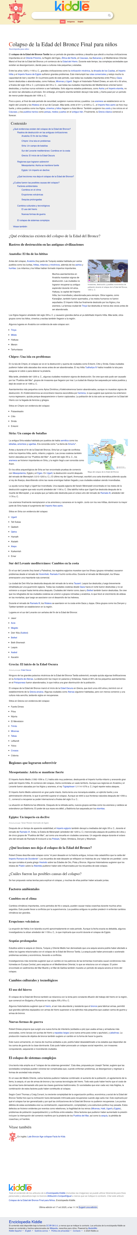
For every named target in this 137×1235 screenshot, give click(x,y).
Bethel (90, 590)
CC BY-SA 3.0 (52, 1225)
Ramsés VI (25, 831)
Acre (13, 622)
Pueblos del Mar (81, 1115)
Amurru (71, 443)
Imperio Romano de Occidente (23, 858)
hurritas (12, 268)
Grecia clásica (105, 111)
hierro (48, 1006)
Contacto (77, 1230)
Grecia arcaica (36, 691)
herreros (82, 392)
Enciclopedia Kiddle (55, 1192)
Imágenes (71, 21)
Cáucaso (84, 57)
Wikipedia (54, 1228)
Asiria (101, 88)
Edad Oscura (26, 670)
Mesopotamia (19, 473)
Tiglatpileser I (69, 786)
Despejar (104, 15)
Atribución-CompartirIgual (59, 1195)
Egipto (117, 1108)
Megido (14, 627)
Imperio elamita (116, 88)
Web (62, 21)
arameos (99, 101)
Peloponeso (20, 682)
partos (63, 111)
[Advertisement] (68, 32)
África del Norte (69, 57)
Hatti (103, 1108)
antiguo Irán (77, 111)
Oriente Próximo (33, 57)
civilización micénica (80, 70)
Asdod (14, 652)
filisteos (35, 104)
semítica (65, 440)
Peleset (55, 838)
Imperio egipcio (63, 828)
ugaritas (32, 443)
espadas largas (61, 1032)
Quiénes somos (41, 1230)
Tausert (77, 583)
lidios (58, 108)
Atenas (71, 691)
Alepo (14, 546)
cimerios (50, 108)
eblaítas (12, 443)
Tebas (14, 735)
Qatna (14, 531)
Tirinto (14, 726)
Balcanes (97, 57)
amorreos (21, 443)
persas (47, 111)
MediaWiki (92, 1228)
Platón (22, 865)
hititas (36, 264)
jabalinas (114, 1032)
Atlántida (38, 865)
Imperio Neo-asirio (107, 104)
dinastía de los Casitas (104, 70)
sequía (104, 1115)
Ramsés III (105, 492)
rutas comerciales (98, 74)
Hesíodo (43, 862)
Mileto (14, 334)
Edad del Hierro (70, 61)
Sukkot (24, 632)
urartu (108, 108)
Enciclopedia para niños (19, 48)
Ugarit (69, 81)
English (80, 21)
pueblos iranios (30, 111)
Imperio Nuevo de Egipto (29, 74)
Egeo (39, 473)
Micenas (60, 81)
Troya (84, 305)
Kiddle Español (15, 1230)
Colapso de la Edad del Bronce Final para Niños (32, 1200)
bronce (94, 1006)
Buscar (109, 15)
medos (55, 111)
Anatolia (31, 261)
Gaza (119, 77)
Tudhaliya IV (91, 367)
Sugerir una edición (88, 1207)
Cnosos (14, 750)
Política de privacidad (60, 1230)
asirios (78, 264)
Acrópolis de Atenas (23, 678)
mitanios (44, 264)
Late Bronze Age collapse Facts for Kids (46, 1136)
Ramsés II (54, 574)
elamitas (101, 808)
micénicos (55, 264)
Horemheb (44, 574)
